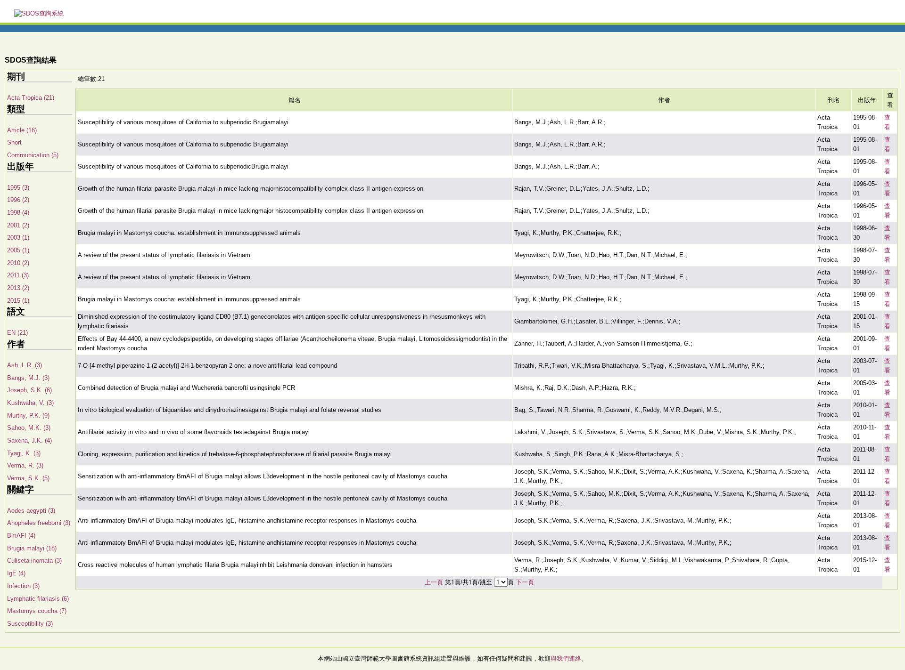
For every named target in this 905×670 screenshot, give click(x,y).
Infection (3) (23, 585)
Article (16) (22, 130)
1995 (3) (18, 187)
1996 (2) (18, 199)
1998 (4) (18, 212)
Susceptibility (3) (30, 623)
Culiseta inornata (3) (34, 560)
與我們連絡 (566, 658)
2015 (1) (18, 300)
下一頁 (525, 582)
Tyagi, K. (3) (24, 453)
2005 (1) (18, 250)
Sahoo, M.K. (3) (28, 427)
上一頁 (434, 582)
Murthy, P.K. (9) (28, 415)
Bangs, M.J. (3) (28, 377)
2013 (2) (18, 287)
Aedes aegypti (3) (31, 510)
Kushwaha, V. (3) (30, 402)
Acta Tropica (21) (30, 97)
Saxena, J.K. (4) (29, 440)
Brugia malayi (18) (32, 548)
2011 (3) (18, 275)
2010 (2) (18, 262)
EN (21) (17, 332)
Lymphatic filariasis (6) (38, 598)
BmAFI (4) (21, 535)
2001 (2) (18, 225)
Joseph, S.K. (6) (29, 390)
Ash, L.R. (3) (24, 365)
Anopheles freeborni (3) (38, 522)
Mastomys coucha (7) (36, 610)
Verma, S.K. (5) (28, 478)
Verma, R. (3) (25, 465)
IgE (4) (16, 573)
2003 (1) (18, 237)
